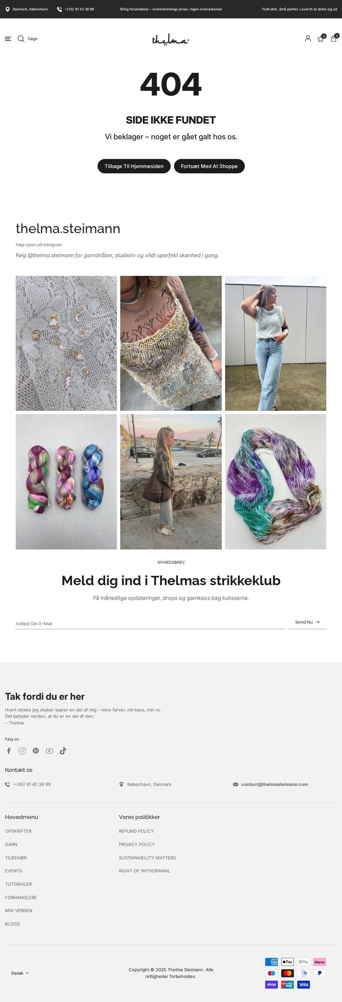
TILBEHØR (15, 857)
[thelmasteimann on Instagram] (22, 751)
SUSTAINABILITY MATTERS (147, 857)
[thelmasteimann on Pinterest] (35, 750)
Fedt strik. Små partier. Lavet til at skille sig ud (299, 9)
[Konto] (308, 38)
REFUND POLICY (136, 831)
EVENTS (13, 870)
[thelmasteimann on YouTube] (49, 751)
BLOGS (12, 924)
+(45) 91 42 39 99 (79, 9)
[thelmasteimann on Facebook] (8, 750)
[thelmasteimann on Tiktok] (63, 751)
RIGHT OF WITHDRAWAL (144, 870)
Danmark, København (30, 9)
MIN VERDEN (18, 910)
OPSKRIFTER (18, 831)
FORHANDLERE (21, 897)
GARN (11, 844)
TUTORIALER (18, 884)
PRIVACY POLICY (137, 844)
